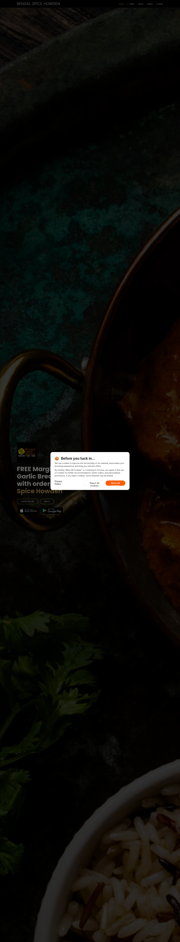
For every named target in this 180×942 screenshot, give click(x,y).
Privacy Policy (58, 482)
